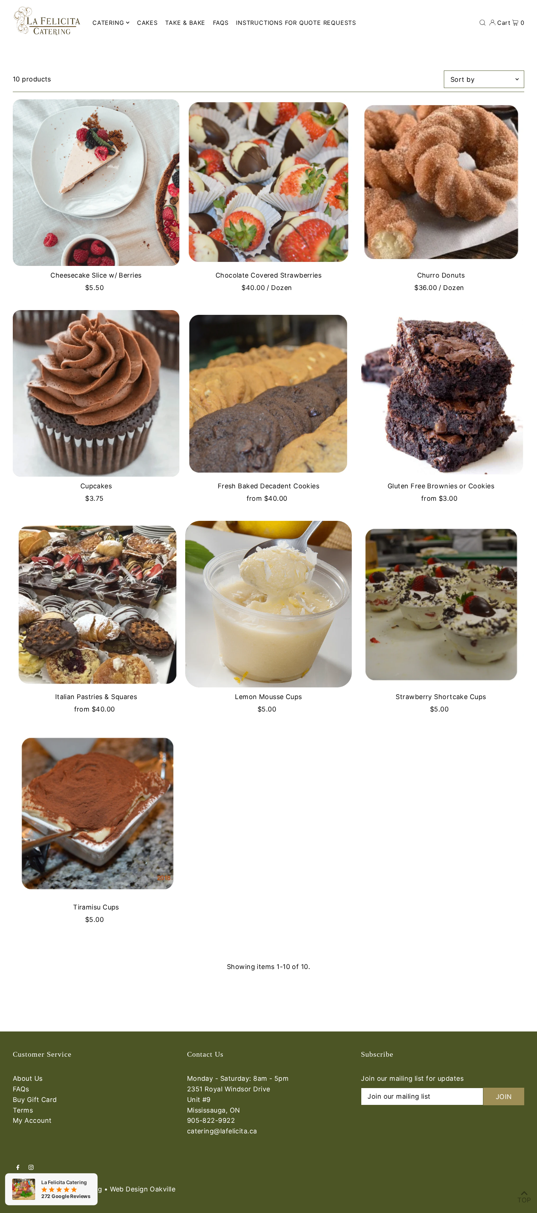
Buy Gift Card (35, 1099)
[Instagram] (31, 1168)
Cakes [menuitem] (147, 22)
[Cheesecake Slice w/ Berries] (96, 182)
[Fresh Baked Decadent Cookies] (268, 393)
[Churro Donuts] (441, 182)
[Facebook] (17, 1168)
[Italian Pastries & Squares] (96, 604)
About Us (28, 1078)
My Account (32, 1120)
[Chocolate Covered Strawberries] (268, 182)
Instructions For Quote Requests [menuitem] (296, 22)
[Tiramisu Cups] (96, 814)
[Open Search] (482, 22)
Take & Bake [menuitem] (185, 22)
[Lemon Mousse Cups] (268, 604)
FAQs (21, 1089)
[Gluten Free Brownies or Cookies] (441, 393)
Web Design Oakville (143, 1189)
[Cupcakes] (96, 393)
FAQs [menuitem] (221, 22)
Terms (23, 1110)
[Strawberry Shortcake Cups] (441, 604)
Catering (108, 22)
